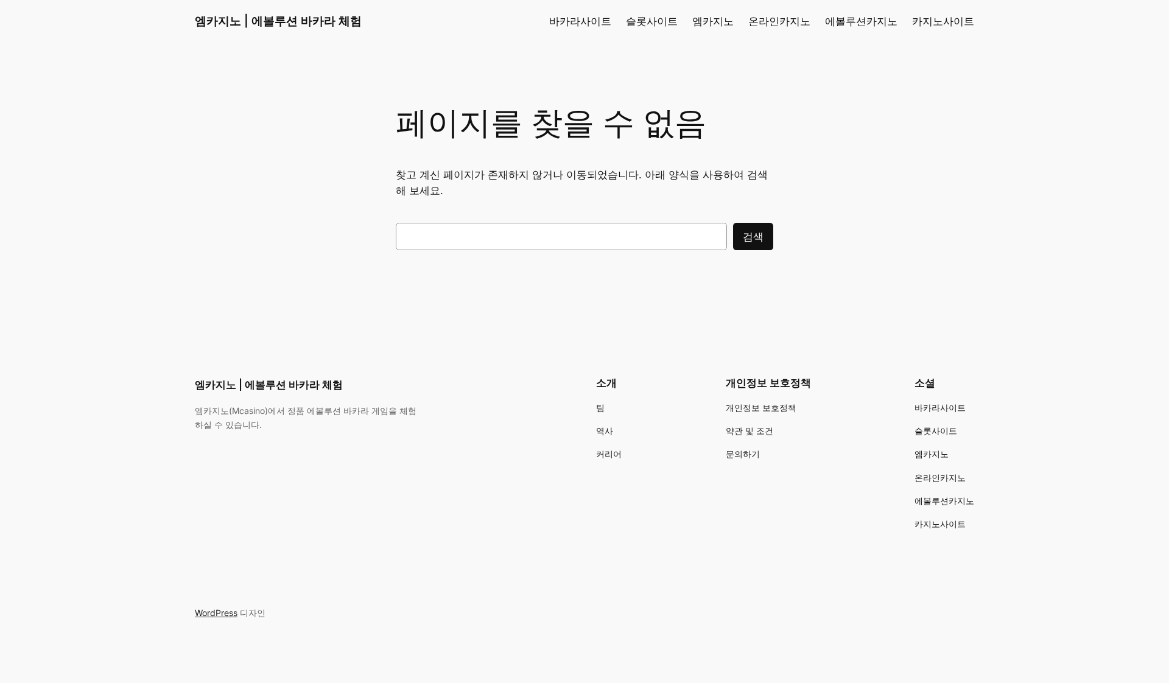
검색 (753, 237)
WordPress (216, 613)
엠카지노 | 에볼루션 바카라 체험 (278, 20)
